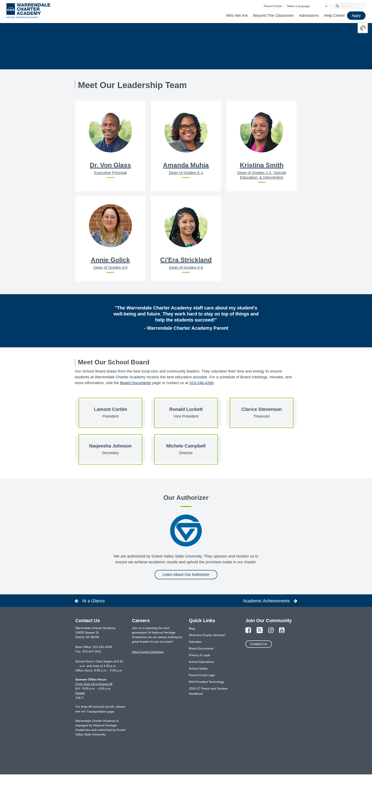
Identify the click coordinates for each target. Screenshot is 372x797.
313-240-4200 (201, 383)
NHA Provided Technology (206, 682)
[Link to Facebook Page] (248, 630)
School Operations (201, 661)
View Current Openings (148, 652)
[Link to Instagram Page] (271, 630)
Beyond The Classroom (273, 15)
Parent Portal (273, 6)
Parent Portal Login (202, 675)
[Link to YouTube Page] (282, 630)
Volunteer (195, 641)
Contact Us (258, 644)
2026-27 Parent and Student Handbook (208, 691)
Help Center (334, 15)
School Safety (198, 668)
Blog (192, 628)
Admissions (309, 15)
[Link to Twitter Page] (259, 630)
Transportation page (100, 711)
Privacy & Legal (199, 655)
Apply (356, 16)
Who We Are (237, 15)
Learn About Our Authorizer (186, 574)
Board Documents (135, 383)
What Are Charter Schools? (207, 635)
